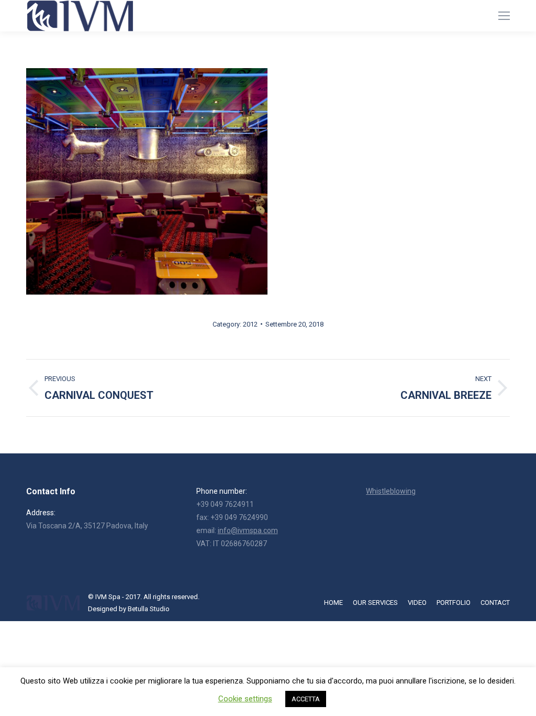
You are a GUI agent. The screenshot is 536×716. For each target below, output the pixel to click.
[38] (146, 181)
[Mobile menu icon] (504, 15)
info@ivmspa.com (248, 530)
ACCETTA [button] (306, 699)
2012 (250, 324)
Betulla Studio (149, 609)
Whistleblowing (391, 491)
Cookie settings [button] (245, 698)
